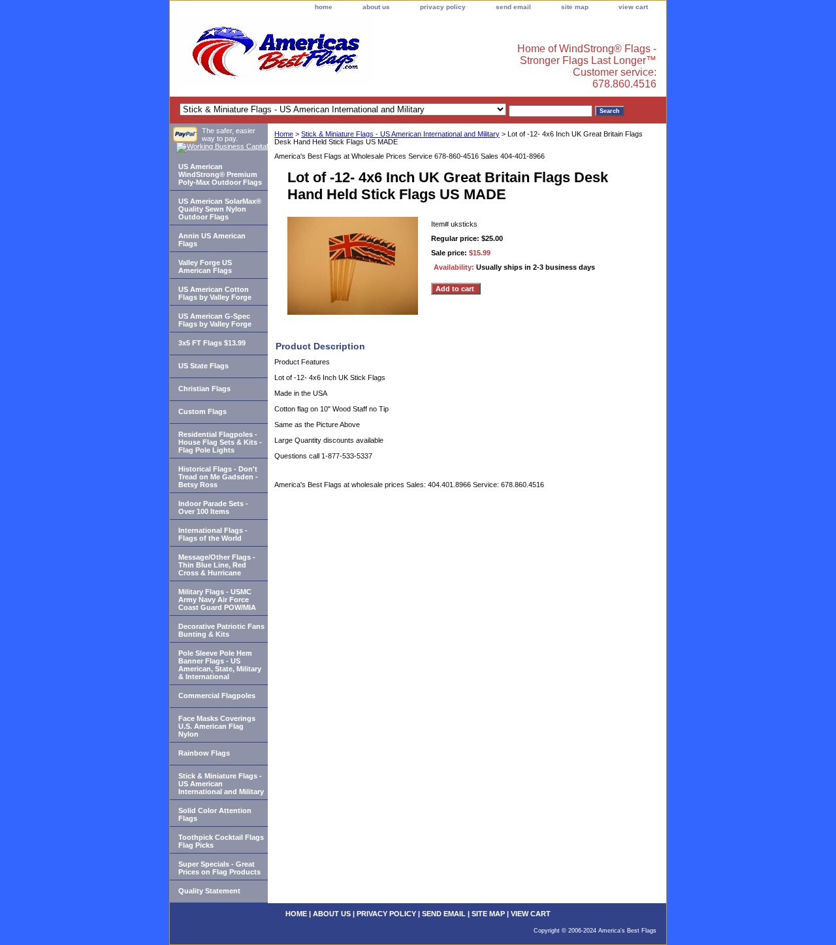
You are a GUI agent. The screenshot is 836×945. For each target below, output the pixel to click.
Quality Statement (209, 891)
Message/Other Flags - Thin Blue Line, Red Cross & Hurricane (216, 565)
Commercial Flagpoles (216, 695)
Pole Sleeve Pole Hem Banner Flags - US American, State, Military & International (219, 665)
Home (283, 134)
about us (376, 6)
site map (574, 6)
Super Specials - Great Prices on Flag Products (219, 868)
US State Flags (203, 366)
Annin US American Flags (212, 240)
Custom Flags (202, 411)
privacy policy (443, 6)
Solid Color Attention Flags (214, 814)
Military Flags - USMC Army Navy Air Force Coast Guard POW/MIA (217, 599)
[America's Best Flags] (333, 55)
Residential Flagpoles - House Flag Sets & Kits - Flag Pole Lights (220, 442)
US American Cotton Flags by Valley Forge (214, 293)
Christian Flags (204, 388)
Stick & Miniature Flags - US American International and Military (400, 134)
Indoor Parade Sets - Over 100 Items (213, 507)
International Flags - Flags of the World (213, 534)
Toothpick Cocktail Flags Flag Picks (221, 841)
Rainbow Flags (204, 753)
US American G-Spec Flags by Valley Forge (214, 320)
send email (513, 6)
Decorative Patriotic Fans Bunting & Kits (221, 630)
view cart (633, 6)
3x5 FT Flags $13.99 (212, 343)
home (323, 6)
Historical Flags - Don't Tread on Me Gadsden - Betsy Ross (218, 477)
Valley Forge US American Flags (205, 266)
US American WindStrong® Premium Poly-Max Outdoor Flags (220, 174)
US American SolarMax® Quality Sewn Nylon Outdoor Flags (219, 209)
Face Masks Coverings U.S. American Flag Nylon (216, 726)
